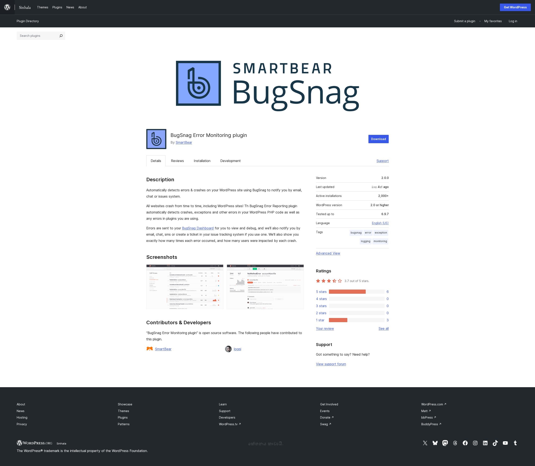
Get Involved (329, 404)
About (21, 404)
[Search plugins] (61, 36)
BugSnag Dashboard (198, 228)
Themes (123, 411)
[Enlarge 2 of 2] (298, 270)
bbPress (428, 417)
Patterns (124, 424)
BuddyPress (431, 424)
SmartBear (184, 142)
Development (230, 161)
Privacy (22, 424)
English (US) (380, 223)
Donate (327, 417)
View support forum (331, 364)
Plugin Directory (28, 21)
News (20, 411)
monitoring (380, 241)
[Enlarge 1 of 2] (218, 270)
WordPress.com (434, 404)
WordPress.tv (230, 424)
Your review (325, 328)
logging (365, 241)
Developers (227, 417)
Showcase (125, 404)
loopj (237, 349)
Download (378, 139)
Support (383, 161)
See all (384, 328)
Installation (202, 161)
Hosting (22, 417)
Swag (325, 424)
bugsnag (356, 232)
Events (325, 411)
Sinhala (61, 443)
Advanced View (328, 253)
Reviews (177, 161)
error (368, 232)
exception (381, 232)
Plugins (123, 417)
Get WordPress (515, 7)
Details (156, 161)
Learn (223, 404)
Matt (426, 411)
